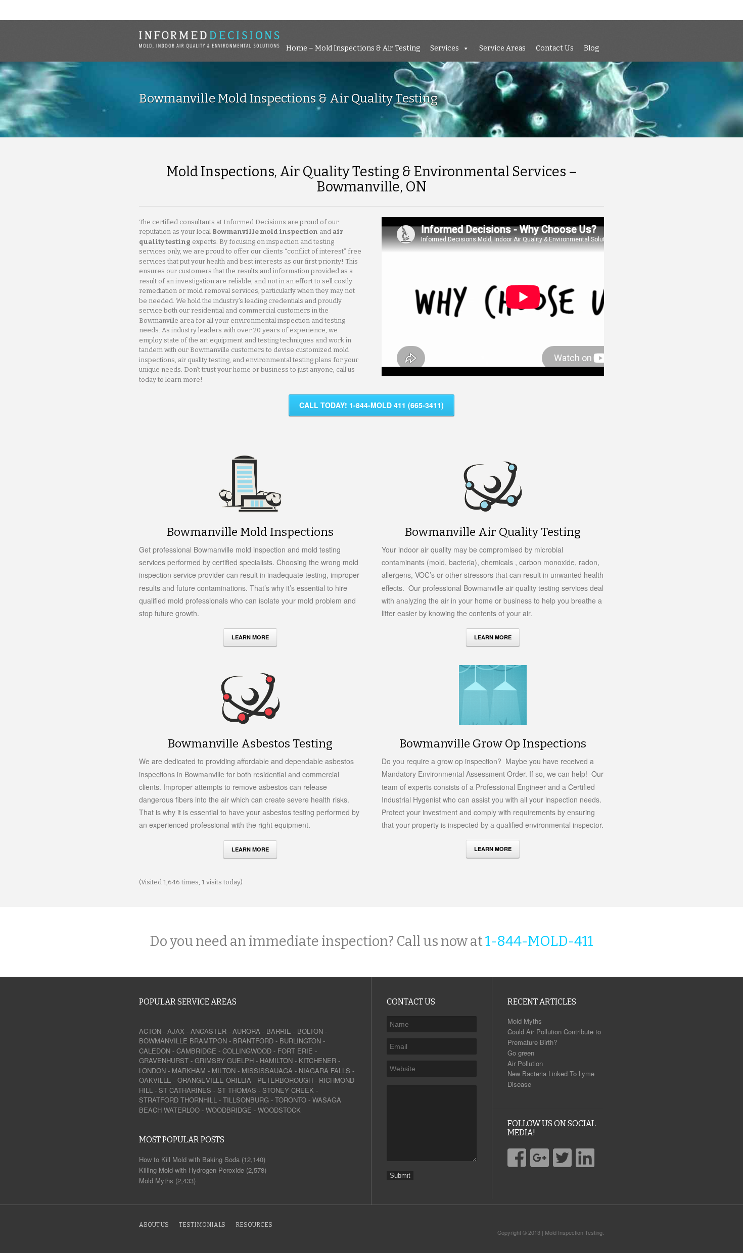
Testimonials (202, 1225)
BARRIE (278, 1031)
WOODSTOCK (279, 1110)
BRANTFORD (253, 1040)
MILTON (224, 1070)
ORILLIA (238, 1080)
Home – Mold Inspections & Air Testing (492, 10)
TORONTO (290, 1100)
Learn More (250, 637)
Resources (254, 1225)
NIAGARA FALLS (324, 1070)
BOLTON (310, 1031)
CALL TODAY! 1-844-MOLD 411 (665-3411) (371, 405)
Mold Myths (524, 1021)
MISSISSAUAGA (267, 1070)
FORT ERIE (295, 1051)
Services (583, 10)
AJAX (175, 1031)
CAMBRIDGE (196, 1051)
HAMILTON (276, 1060)
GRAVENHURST (164, 1060)
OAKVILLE (155, 1080)
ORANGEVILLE (200, 1080)
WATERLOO (182, 1110)
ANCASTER (208, 1031)
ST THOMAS (236, 1090)
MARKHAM (189, 1070)
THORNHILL (198, 1100)
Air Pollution (525, 1063)
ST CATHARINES (185, 1090)
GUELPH (240, 1060)
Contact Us (694, 10)
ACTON (150, 1031)
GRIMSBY (210, 1060)
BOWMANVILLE (163, 1040)
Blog (730, 10)
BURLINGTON (300, 1040)
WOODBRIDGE (229, 1110)
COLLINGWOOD (246, 1051)
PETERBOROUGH (285, 1080)
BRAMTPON (208, 1040)
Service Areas (641, 10)
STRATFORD (158, 1100)
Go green (520, 1053)
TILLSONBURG (246, 1100)
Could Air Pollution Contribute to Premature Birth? (554, 1037)
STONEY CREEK (288, 1090)
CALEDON (154, 1051)
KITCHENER (317, 1060)
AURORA (246, 1031)
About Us (154, 1225)
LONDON (152, 1070)
